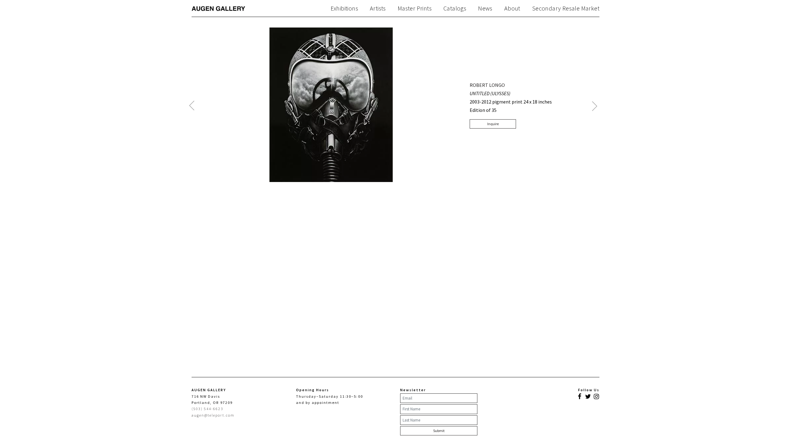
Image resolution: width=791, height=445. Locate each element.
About (512, 8)
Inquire (493, 123)
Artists (378, 8)
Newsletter (413, 390)
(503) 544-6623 (207, 408)
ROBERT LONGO (487, 85)
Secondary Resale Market (565, 8)
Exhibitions (344, 8)
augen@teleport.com (213, 415)
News (485, 8)
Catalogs (454, 8)
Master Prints (415, 8)
